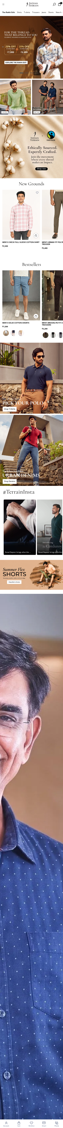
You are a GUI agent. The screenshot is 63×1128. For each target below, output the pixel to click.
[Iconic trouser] (47, 97)
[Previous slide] (3, 47)
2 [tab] (26, 73)
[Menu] (3, 4)
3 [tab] (31, 73)
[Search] (54, 4)
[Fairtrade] (31, 147)
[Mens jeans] (31, 450)
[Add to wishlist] (37, 192)
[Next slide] (60, 47)
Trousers (36, 12)
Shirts (19, 12)
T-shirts (27, 12)
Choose (38, 235)
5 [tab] (41, 73)
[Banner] (31, 47)
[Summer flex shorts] (31, 575)
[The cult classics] (15, 97)
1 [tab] (21, 73)
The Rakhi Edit (8, 12)
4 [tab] (36, 73)
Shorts (51, 12)
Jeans (44, 12)
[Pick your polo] (31, 378)
